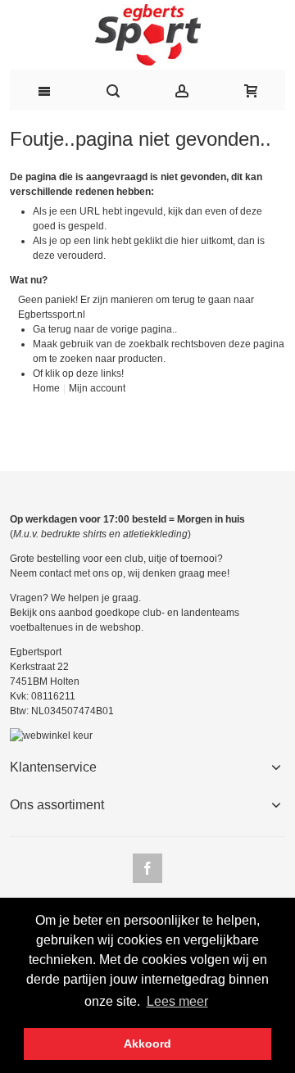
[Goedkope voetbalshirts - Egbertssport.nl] (147, 35)
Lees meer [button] (177, 1001)
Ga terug (52, 329)
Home (46, 388)
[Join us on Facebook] (147, 869)
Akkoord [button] (147, 1043)
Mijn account (97, 388)
